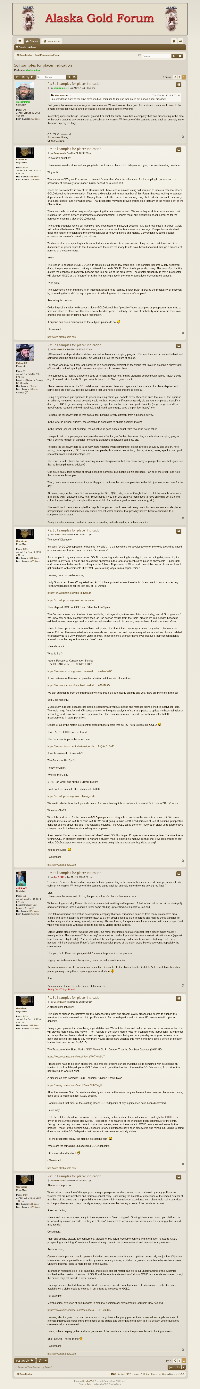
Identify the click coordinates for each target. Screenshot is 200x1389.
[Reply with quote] (178, 84)
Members (52, 41)
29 (24, 371)
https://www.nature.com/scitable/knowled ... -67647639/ (78, 685)
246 (24, 110)
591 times (34, 176)
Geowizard (21, 159)
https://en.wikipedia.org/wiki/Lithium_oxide (71, 796)
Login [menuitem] (181, 42)
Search (22, 47)
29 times (33, 386)
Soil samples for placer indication (43, 65)
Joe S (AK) (21, 888)
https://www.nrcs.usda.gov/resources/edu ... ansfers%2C (79, 671)
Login (33, 47)
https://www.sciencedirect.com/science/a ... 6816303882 (79, 1310)
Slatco (58, 95)
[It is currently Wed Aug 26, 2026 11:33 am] (139, 55)
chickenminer (33, 70)
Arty (89, 1384)
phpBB (89, 1381)
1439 (25, 167)
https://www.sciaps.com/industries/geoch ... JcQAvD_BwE (80, 746)
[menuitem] (174, 41)
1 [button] (179, 77)
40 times (34, 389)
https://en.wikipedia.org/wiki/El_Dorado (69, 592)
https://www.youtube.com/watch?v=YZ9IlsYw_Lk (75, 1085)
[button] (175, 77)
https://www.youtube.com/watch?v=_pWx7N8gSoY (76, 1056)
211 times (34, 914)
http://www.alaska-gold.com (61, 337)
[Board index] (100, 19)
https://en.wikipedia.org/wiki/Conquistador (70, 600)
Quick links (20, 42)
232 (24, 896)
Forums (34, 41)
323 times (34, 911)
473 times (35, 179)
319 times (35, 119)
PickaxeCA (21, 363)
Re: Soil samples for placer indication (74, 84)
